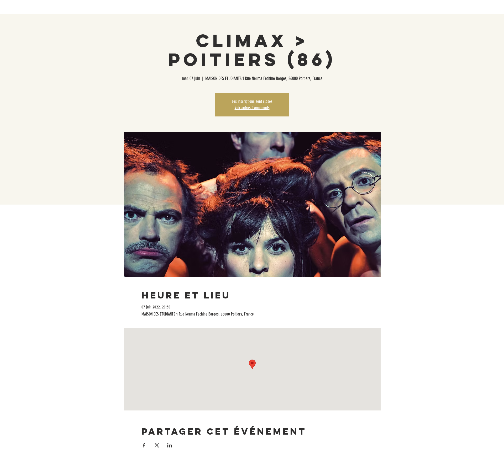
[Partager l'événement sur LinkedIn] (169, 445)
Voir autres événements (252, 107)
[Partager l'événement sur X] (156, 445)
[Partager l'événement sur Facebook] (143, 445)
